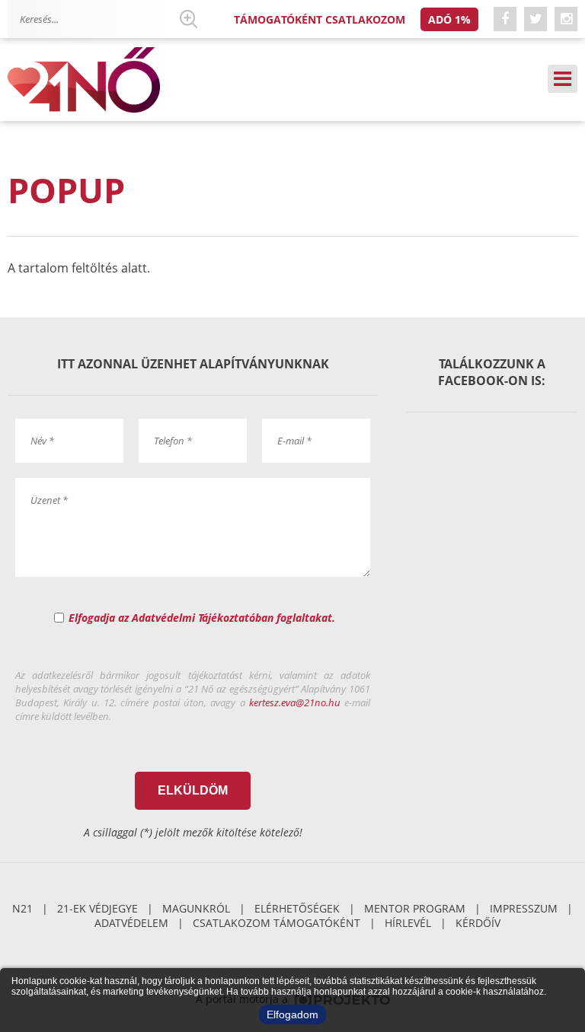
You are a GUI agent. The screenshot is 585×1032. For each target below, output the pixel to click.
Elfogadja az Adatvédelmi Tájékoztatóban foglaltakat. (202, 617)
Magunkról (196, 908)
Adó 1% (449, 19)
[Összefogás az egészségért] (84, 80)
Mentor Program (414, 908)
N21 (22, 908)
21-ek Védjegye (97, 908)
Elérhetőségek (297, 908)
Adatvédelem (131, 923)
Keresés (188, 19)
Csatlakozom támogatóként (276, 923)
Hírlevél (408, 923)
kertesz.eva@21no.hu (294, 702)
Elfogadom (292, 1014)
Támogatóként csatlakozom (319, 19)
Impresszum (524, 908)
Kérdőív (478, 923)
